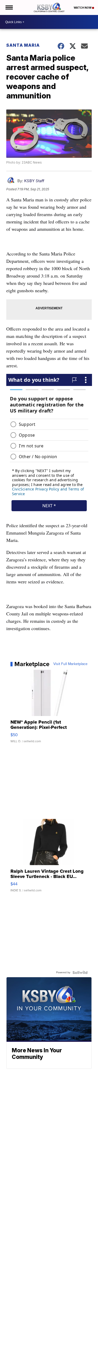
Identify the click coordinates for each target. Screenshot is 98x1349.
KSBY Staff (34, 180)
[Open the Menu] (9, 7)
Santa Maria (23, 45)
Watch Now (83, 7)
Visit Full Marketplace (70, 664)
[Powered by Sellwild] (80, 972)
